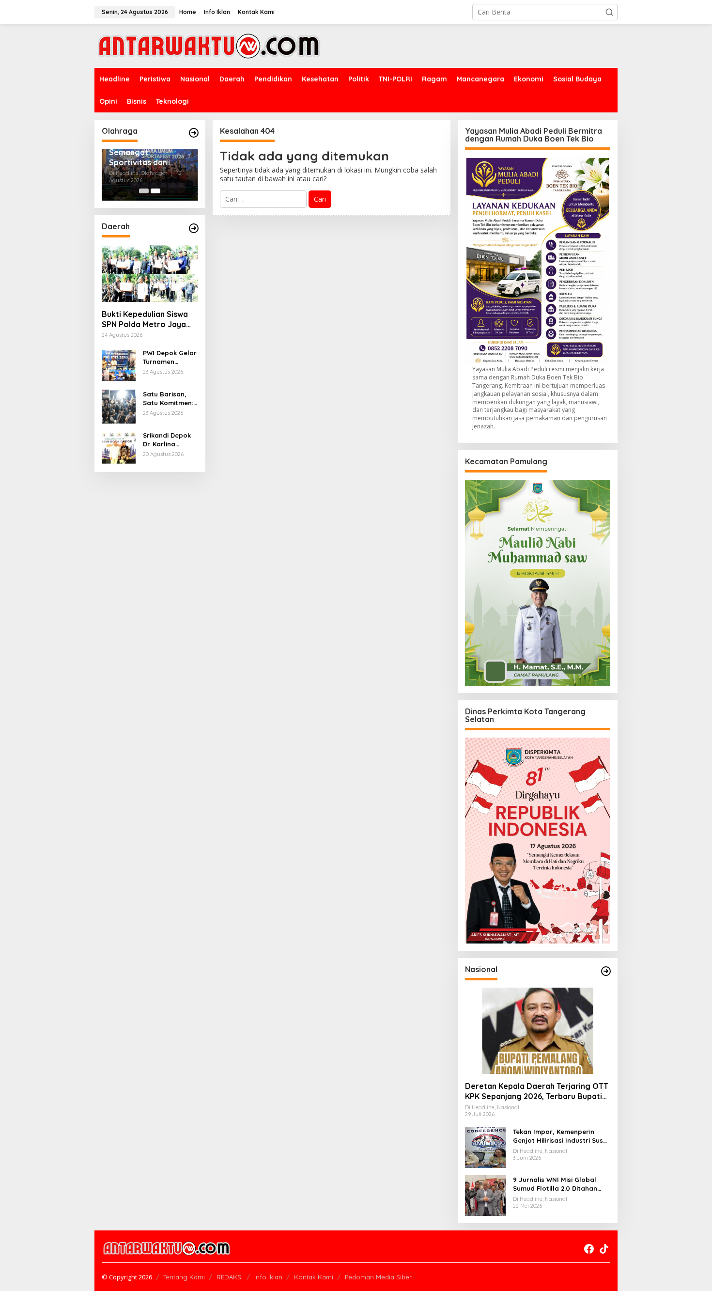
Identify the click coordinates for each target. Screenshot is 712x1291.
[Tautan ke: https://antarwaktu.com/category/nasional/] (606, 971)
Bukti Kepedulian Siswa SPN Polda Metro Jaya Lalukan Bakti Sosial (145, 319)
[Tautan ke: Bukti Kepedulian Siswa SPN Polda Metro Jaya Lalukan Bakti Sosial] (150, 273)
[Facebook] (589, 1249)
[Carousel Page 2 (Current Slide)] (155, 191)
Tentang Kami (184, 1277)
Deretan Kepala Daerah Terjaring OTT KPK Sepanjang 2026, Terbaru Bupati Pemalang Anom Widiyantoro (536, 1091)
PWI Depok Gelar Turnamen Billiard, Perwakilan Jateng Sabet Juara (170, 357)
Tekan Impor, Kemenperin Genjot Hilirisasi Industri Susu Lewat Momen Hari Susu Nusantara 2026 (560, 1136)
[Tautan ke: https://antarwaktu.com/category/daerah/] (194, 228)
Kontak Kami (313, 1277)
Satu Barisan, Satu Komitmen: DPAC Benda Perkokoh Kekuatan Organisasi (168, 398)
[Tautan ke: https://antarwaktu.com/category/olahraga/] (194, 133)
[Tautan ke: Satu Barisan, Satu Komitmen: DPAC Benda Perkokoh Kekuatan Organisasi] (119, 405)
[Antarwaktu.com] (209, 45)
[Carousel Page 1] (144, 191)
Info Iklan (268, 1277)
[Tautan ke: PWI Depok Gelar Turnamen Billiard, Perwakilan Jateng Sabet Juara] (119, 364)
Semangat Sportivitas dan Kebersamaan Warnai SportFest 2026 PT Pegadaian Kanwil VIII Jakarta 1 (146, 157)
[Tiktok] (604, 1249)
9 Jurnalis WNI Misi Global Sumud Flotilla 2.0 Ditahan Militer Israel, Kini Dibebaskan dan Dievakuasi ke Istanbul (560, 1184)
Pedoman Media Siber (378, 1277)
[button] (609, 12)
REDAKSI (230, 1277)
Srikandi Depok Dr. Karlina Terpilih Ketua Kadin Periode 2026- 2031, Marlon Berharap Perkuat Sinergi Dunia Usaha (167, 439)
